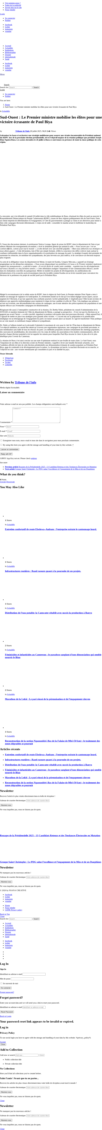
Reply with (6, 454)
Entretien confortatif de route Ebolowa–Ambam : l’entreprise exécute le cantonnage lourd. (51, 529)
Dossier (8, 55)
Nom (2, 427)
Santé (7, 59)
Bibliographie (10, 52)
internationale (10, 57)
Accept (3, 1042)
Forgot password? (7, 992)
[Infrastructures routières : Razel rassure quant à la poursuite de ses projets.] (53, 546)
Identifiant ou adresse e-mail (11, 974)
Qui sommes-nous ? (13, 3)
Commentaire (6, 422)
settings (34, 458)
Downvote (10, 482)
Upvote (3, 482)
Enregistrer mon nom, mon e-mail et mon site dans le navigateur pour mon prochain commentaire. (41, 440)
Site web (3, 436)
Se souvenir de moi (10, 983)
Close (2, 916)
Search (36, 87)
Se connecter (10, 18)
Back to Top (5, 914)
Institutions (9, 50)
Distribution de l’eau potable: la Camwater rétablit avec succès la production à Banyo (48, 612)
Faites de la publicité (13, 5)
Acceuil (8, 46)
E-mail (3, 431)
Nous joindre (10, 10)
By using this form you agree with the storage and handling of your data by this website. (38, 445)
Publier (8, 20)
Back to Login (5, 1016)
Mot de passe (5, 979)
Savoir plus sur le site (13, 7)
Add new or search (7, 1055)
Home (7, 905)
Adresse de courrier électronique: (13, 800)
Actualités (9, 48)
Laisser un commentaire (9, 449)
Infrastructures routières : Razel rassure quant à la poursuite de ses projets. (43, 571)
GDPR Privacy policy (13, 910)
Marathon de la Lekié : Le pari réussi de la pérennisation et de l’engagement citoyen (47, 699)
